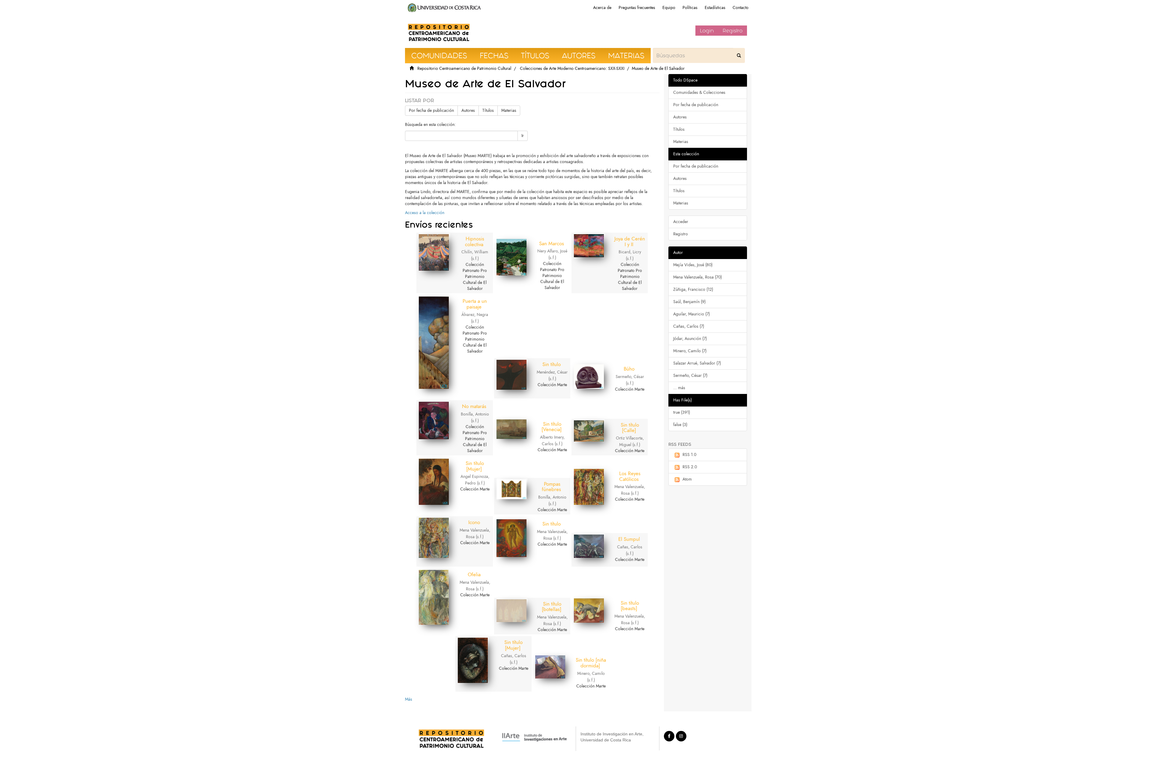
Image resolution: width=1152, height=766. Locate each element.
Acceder (680, 222)
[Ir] (739, 55)
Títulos (488, 110)
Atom (687, 479)
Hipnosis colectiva (474, 241)
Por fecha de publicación (431, 110)
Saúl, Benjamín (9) (689, 302)
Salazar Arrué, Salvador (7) (697, 363)
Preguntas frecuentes (637, 7)
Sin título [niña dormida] (591, 662)
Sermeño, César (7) (690, 375)
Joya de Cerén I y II (629, 241)
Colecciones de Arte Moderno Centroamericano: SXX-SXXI (572, 68)
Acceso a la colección (424, 213)
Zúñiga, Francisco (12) (693, 289)
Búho (629, 368)
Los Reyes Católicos (629, 476)
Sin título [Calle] (630, 427)
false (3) (680, 425)
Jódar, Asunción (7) (690, 338)
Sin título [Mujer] (475, 466)
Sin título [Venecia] (552, 426)
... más (679, 388)
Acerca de (602, 7)
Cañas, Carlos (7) (688, 326)
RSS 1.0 (689, 455)
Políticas (690, 7)
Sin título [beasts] (630, 605)
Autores (468, 110)
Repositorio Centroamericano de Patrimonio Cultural (464, 68)
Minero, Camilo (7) (689, 351)
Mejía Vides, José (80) (692, 265)
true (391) (681, 412)
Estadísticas (715, 7)
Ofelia (474, 574)
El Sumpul (629, 539)
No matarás (474, 406)
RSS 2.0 (689, 467)
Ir (522, 136)
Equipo (668, 7)
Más (408, 699)
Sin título (551, 364)
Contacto (740, 7)
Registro (732, 30)
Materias (508, 110)
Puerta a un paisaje (475, 303)
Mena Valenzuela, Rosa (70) (697, 277)
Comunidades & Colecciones (699, 92)
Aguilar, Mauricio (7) (691, 314)
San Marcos (551, 243)
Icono (474, 522)
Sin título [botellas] (552, 606)
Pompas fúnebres (551, 486)
